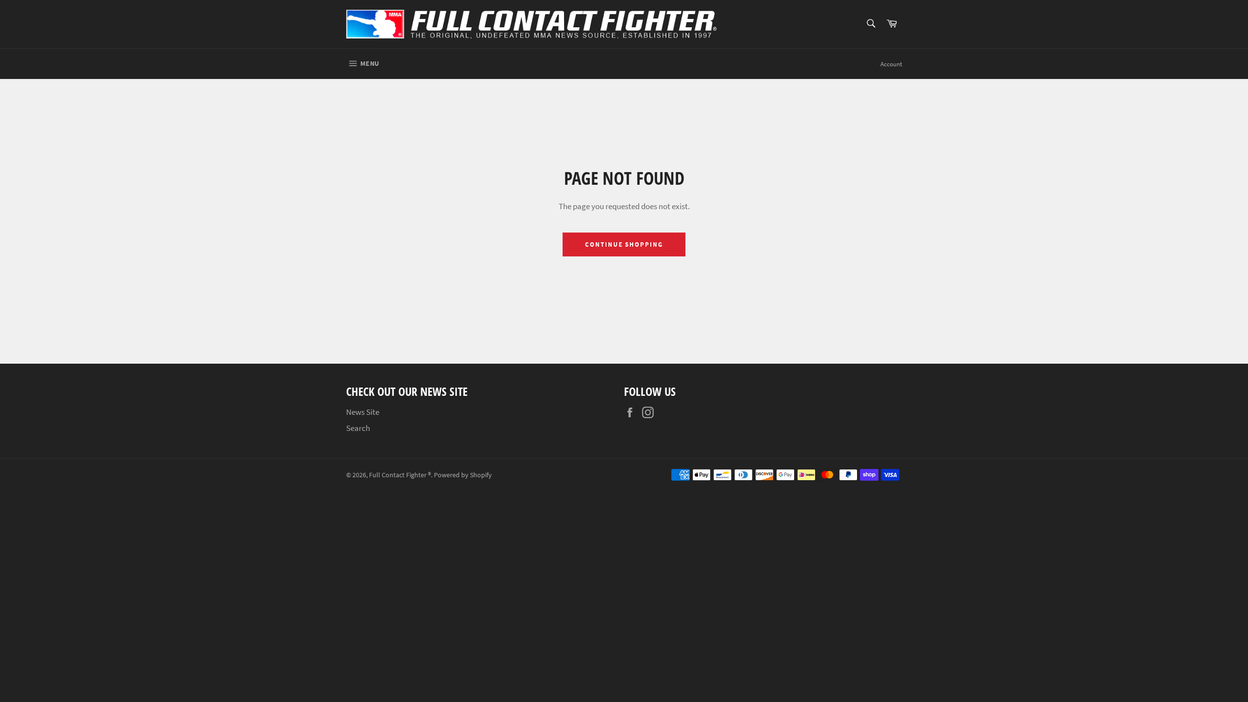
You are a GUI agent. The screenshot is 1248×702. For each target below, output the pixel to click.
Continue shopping (624, 244)
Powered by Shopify (463, 475)
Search (358, 428)
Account (891, 64)
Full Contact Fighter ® (400, 475)
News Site (362, 412)
